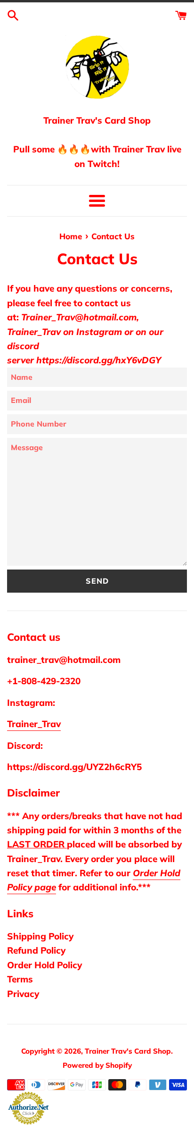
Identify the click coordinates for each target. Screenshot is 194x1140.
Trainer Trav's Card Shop (128, 1051)
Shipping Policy (40, 936)
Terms (20, 979)
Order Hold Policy (44, 965)
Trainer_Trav (34, 723)
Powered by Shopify (97, 1065)
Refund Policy (36, 950)
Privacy (23, 993)
